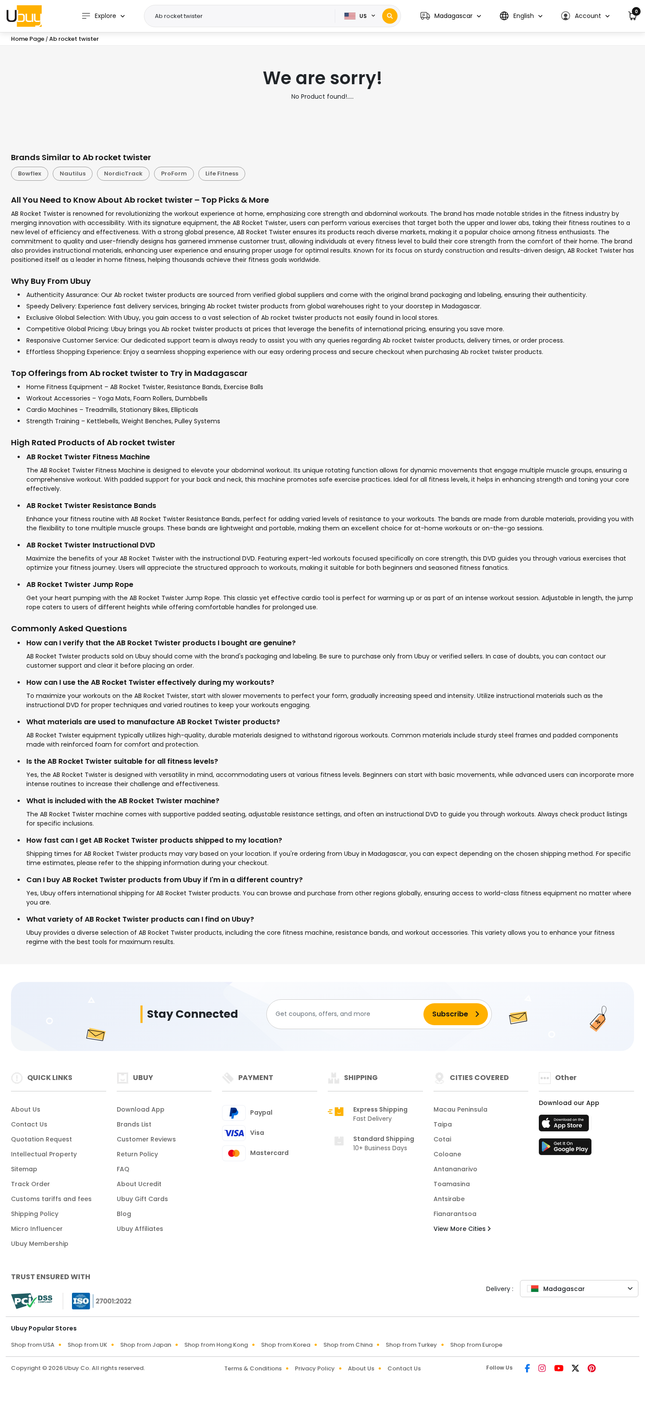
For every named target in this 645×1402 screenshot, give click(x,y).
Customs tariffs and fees (51, 1199)
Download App (141, 1109)
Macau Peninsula (460, 1109)
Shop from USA (32, 1345)
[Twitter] (576, 1369)
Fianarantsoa (455, 1213)
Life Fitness (221, 173)
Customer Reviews (146, 1139)
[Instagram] (543, 1369)
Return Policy (137, 1154)
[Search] (390, 16)
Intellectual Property (44, 1154)
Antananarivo (455, 1169)
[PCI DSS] (31, 1301)
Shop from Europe (476, 1345)
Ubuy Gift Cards (142, 1199)
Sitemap (24, 1169)
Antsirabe (449, 1199)
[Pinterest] (591, 1369)
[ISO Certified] (97, 1300)
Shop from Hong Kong (216, 1345)
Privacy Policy (315, 1368)
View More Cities (460, 1228)
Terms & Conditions (253, 1368)
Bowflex (29, 173)
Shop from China (348, 1345)
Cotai (442, 1139)
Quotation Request (41, 1139)
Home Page (27, 39)
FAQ (123, 1169)
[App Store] (565, 1126)
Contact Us (29, 1124)
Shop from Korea (285, 1345)
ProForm (174, 173)
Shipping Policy (34, 1213)
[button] (450, 16)
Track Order (30, 1184)
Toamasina (452, 1184)
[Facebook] (528, 1369)
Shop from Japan (145, 1345)
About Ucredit (139, 1184)
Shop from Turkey (411, 1345)
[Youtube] (559, 1369)
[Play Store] (565, 1149)
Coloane (447, 1154)
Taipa (443, 1124)
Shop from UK (87, 1345)
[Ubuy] (24, 16)
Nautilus (73, 173)
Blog (124, 1213)
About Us (25, 1109)
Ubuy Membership (39, 1243)
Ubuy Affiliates (140, 1228)
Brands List (134, 1124)
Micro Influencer (37, 1228)
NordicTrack (123, 173)
